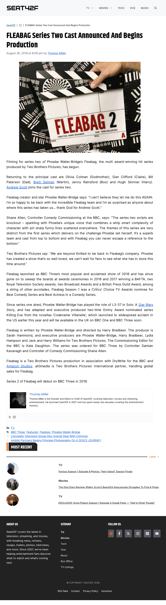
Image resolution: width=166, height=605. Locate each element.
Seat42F (10, 25)
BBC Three (18, 432)
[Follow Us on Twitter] (128, 533)
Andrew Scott (16, 187)
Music (64, 555)
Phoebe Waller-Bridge (66, 432)
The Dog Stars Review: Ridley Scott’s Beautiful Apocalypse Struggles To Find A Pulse (109, 487)
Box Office (67, 561)
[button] (156, 8)
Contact (75, 591)
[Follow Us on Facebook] (119, 533)
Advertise (106, 591)
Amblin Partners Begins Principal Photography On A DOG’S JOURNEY (56, 440)
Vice (63, 549)
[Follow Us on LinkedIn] (147, 533)
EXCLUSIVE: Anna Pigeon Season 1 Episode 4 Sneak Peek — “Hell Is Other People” (107, 502)
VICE (132, 8)
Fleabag (45, 432)
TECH (121, 8)
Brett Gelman (43, 182)
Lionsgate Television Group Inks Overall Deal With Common (49, 436)
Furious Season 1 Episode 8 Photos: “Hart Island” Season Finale (95, 471)
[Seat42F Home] (111, 533)
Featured (32, 432)
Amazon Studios (19, 366)
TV (87, 8)
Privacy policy (90, 591)
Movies (65, 538)
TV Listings (67, 567)
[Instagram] (14, 417)
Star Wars (145, 305)
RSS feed (63, 591)
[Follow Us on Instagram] (137, 533)
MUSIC (145, 8)
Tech (63, 543)
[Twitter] (9, 417)
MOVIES (103, 8)
